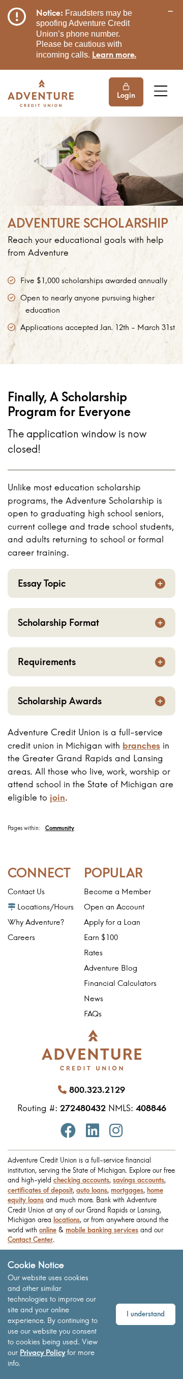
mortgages (127, 1190)
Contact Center (30, 1239)
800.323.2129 (97, 1089)
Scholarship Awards (60, 701)
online (47, 1230)
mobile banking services (102, 1230)
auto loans (91, 1190)
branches (141, 745)
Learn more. (114, 54)
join (57, 797)
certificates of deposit (40, 1190)
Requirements (47, 662)
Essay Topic (42, 583)
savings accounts (138, 1180)
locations (66, 1220)
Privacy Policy (42, 1352)
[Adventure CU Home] (41, 92)
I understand (146, 1314)
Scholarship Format (58, 622)
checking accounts (81, 1180)
